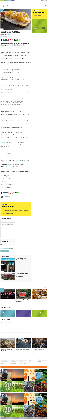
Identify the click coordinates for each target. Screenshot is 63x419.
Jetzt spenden (12, 214)
